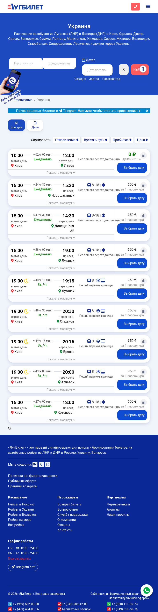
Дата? (90, 60)
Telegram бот (25, 567)
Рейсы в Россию (21, 504)
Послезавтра (111, 78)
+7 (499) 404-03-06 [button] (25, 609)
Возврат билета (69, 504)
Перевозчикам (118, 504)
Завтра (94, 78)
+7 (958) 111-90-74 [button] (124, 604)
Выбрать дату (134, 168)
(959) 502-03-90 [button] (26, 604)
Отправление (65, 140)
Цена (141, 140)
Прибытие (121, 140)
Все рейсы (16, 525)
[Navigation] (146, 6)
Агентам (113, 509)
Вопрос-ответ (67, 509)
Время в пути (94, 140)
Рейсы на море (19, 520)
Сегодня (80, 78)
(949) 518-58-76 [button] (125, 609)
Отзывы (63, 525)
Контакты (64, 530)
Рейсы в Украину (21, 509)
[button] (61, 173)
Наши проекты (118, 515)
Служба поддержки (72, 515)
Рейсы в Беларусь (22, 515)
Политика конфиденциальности (32, 476)
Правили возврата (22, 486)
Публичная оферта (22, 481)
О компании (66, 520)
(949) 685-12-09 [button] (74, 604)
